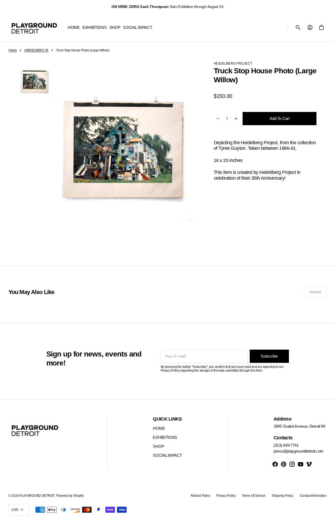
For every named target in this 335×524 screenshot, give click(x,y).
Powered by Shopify (70, 496)
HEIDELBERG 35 (36, 50)
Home (12, 50)
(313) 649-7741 (286, 445)
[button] (298, 27)
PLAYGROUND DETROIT (37, 496)
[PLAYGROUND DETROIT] (34, 27)
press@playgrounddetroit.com (299, 451)
